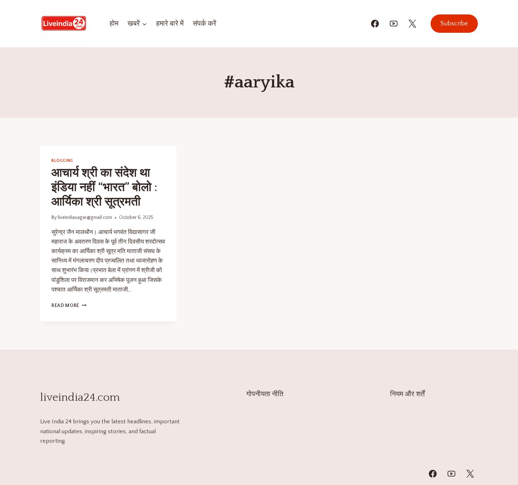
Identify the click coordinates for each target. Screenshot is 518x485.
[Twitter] (470, 473)
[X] (412, 23)
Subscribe (454, 23)
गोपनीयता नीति (264, 394)
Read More (69, 305)
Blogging (62, 160)
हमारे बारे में (170, 23)
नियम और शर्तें (407, 394)
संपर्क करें (204, 23)
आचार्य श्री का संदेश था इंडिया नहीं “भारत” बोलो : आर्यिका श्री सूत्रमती (104, 187)
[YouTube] (393, 23)
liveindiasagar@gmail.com (85, 217)
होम (114, 23)
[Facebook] (375, 23)
